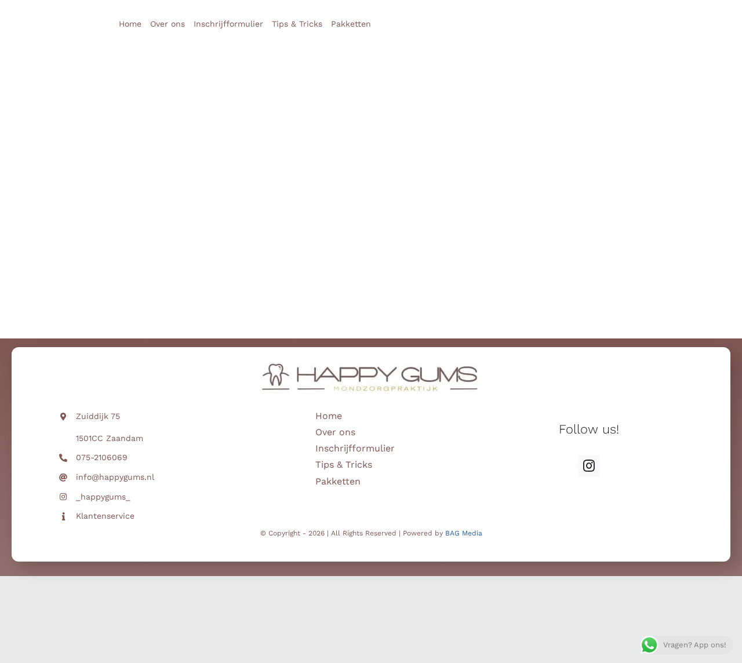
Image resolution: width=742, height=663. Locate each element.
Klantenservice (105, 515)
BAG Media (463, 533)
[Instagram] (589, 466)
